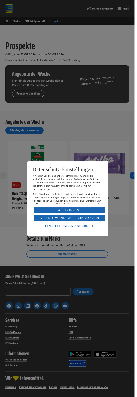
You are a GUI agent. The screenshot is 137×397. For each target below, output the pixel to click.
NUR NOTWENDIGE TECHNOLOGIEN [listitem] (69, 218)
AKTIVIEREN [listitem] (68, 210)
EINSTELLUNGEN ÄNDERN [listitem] (67, 226)
